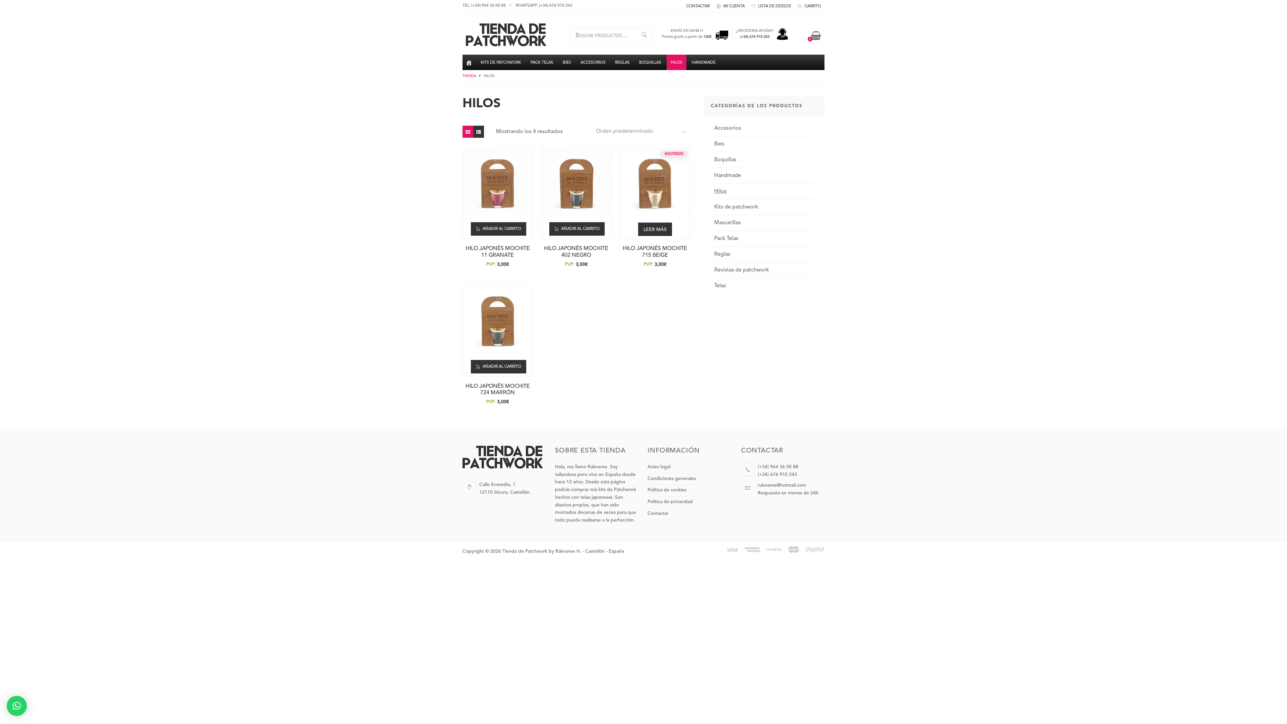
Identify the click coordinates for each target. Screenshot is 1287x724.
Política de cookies (667, 490)
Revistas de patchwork (741, 270)
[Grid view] (468, 132)
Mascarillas (727, 223)
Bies (719, 144)
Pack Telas (726, 238)
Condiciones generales (672, 478)
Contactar (658, 513)
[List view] (478, 132)
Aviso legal (659, 467)
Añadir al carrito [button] (502, 229)
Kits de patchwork (736, 207)
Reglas (722, 254)
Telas (720, 286)
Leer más (655, 229)
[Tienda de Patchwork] (506, 45)
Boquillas (725, 160)
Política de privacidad (670, 501)
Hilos (720, 191)
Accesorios (727, 128)
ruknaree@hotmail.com (782, 485)
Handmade (727, 175)
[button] (17, 706)
